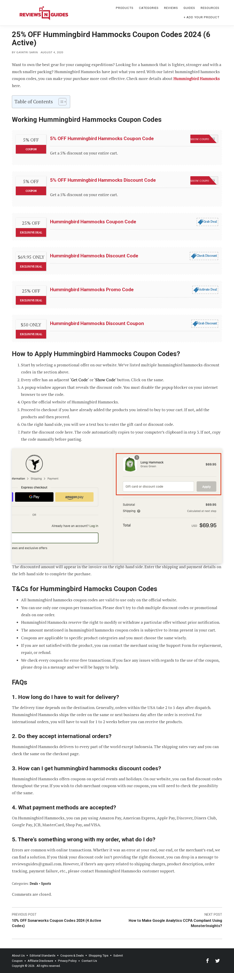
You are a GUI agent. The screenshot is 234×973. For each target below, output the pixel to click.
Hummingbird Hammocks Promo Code (92, 289)
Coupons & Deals (72, 955)
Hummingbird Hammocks (196, 78)
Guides (189, 8)
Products (124, 8)
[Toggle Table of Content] (60, 102)
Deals (34, 883)
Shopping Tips (98, 955)
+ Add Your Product (201, 17)
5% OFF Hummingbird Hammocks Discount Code (103, 180)
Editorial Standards (42, 955)
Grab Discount (207, 323)
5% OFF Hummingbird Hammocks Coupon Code (102, 138)
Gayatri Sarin (27, 52)
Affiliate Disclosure (40, 960)
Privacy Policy (67, 960)
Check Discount (207, 255)
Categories (149, 8)
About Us (18, 955)
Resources (210, 8)
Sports (46, 883)
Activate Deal (208, 289)
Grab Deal (210, 221)
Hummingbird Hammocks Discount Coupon (97, 323)
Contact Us (89, 960)
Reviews (171, 8)
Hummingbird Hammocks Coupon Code (93, 221)
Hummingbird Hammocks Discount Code (94, 256)
